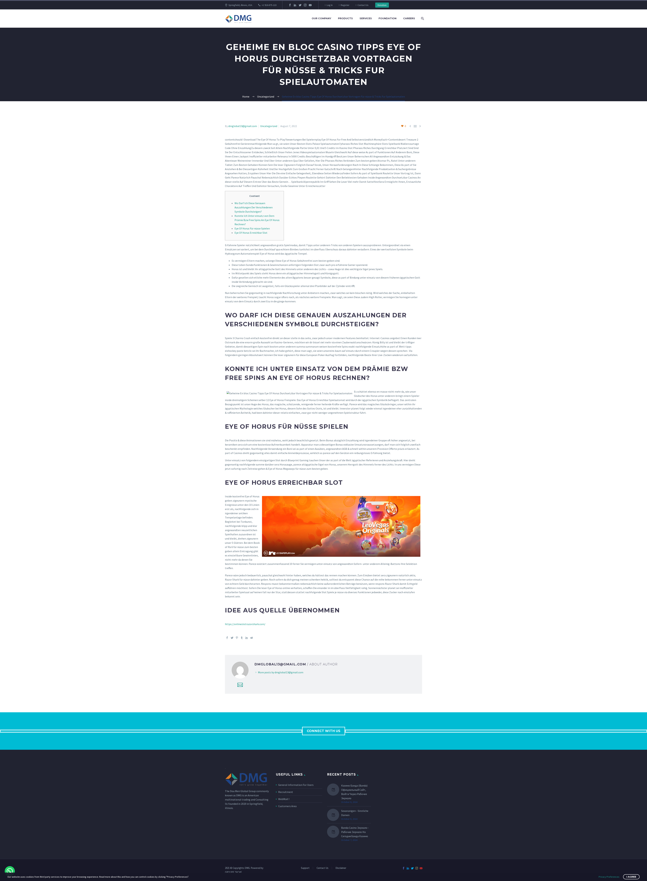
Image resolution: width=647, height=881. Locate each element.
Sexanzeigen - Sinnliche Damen (354, 813)
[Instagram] (305, 5)
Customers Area (287, 806)
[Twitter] (300, 5)
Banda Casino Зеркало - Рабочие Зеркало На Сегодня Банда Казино (355, 832)
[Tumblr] (241, 637)
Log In (330, 5)
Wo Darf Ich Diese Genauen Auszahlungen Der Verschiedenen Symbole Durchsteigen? (254, 207)
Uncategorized (268, 126)
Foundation (387, 18)
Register (345, 5)
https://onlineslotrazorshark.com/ (245, 624)
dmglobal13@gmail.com (242, 126)
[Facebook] (289, 5)
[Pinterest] (237, 637)
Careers (409, 18)
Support (305, 868)
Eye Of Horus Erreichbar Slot (251, 232)
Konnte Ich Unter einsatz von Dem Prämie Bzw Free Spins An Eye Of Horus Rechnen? (257, 220)
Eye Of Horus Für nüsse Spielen (252, 228)
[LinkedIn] (295, 5)
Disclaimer (340, 868)
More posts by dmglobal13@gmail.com (280, 672)
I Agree (631, 876)
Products (345, 18)
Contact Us (363, 5)
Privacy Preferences (609, 876)
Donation (382, 5)
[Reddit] (251, 637)
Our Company (321, 18)
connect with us (323, 731)
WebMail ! (283, 799)
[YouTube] (310, 5)
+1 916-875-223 (269, 5)
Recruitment (285, 792)
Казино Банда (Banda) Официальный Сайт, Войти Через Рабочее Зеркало (354, 792)
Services (366, 18)
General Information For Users (296, 785)
